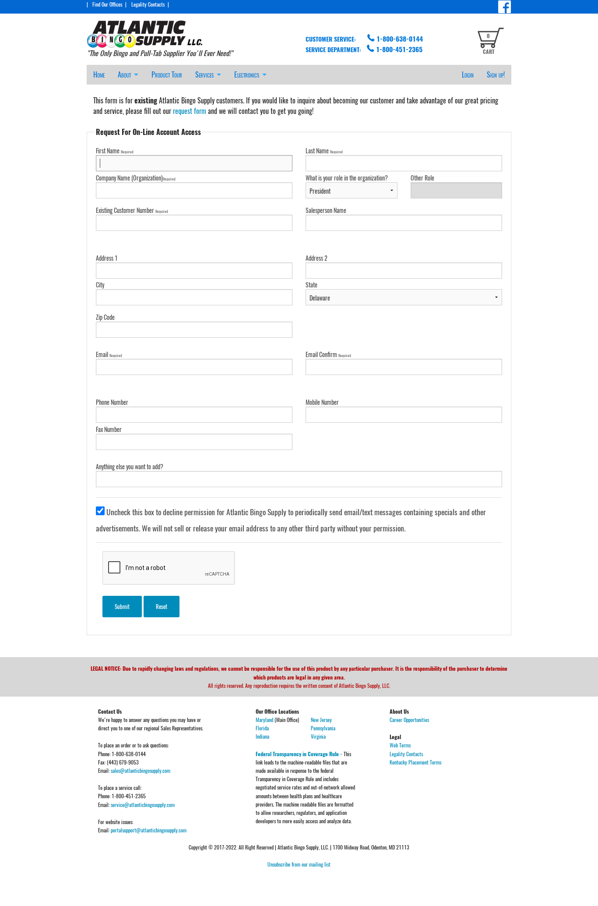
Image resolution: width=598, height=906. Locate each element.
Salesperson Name (326, 210)
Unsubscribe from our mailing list (299, 864)
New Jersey (321, 719)
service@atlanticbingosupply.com (143, 804)
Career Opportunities (409, 719)
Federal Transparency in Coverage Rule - (300, 753)
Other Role (422, 177)
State (311, 284)
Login (468, 74)
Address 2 (316, 257)
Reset (161, 606)
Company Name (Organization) (136, 177)
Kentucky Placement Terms (415, 762)
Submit (122, 606)
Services (204, 74)
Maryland (264, 719)
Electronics (246, 74)
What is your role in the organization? (347, 177)
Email (109, 354)
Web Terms (400, 745)
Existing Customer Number (132, 210)
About (124, 74)
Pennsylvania (323, 728)
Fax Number (109, 429)
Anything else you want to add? (129, 466)
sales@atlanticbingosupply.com (140, 770)
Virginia (318, 736)
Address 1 (107, 257)
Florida (262, 728)
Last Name (324, 150)
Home (99, 74)
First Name (115, 150)
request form (189, 111)
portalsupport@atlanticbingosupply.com (148, 830)
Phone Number (112, 402)
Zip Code (105, 317)
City (100, 284)
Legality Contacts (148, 4)
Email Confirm (328, 354)
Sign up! (496, 74)
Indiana (262, 736)
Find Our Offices (107, 4)
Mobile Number (322, 402)
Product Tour (166, 74)
